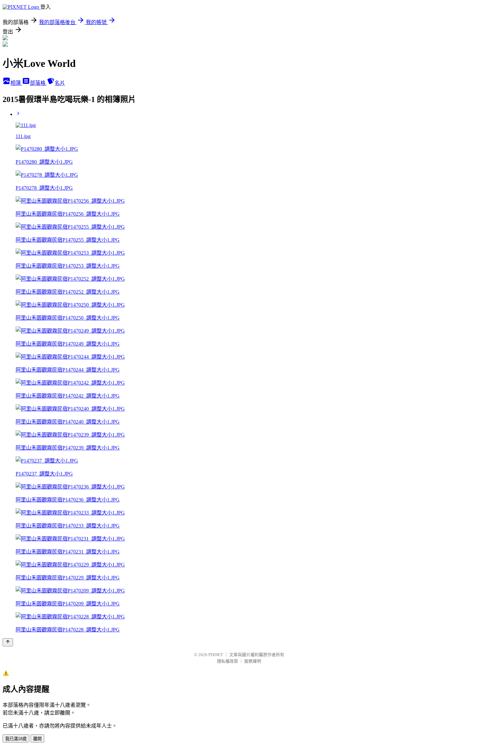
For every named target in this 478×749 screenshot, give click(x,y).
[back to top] (8, 642)
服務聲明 (252, 661)
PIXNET (215, 654)
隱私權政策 (227, 661)
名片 (60, 83)
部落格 (38, 83)
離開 (37, 738)
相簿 (16, 83)
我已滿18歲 (16, 738)
